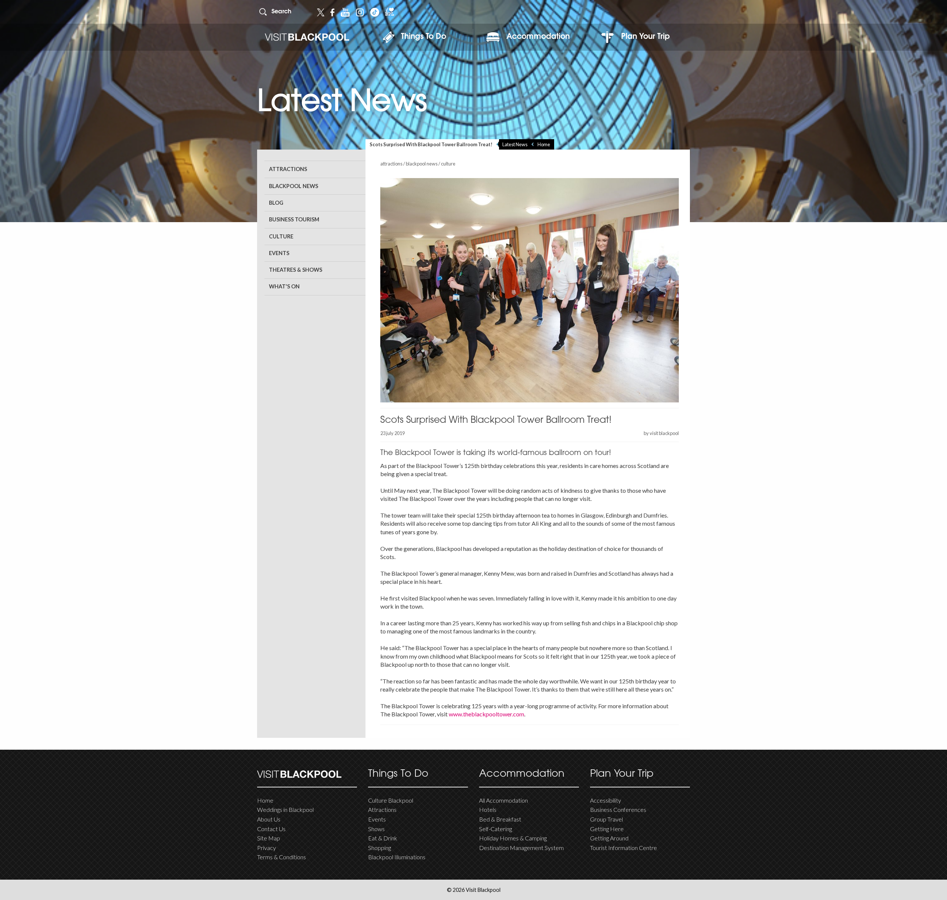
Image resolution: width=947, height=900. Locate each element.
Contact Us (271, 828)
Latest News (515, 144)
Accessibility (605, 800)
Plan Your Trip (645, 37)
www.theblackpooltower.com (486, 713)
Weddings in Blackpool (285, 809)
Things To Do (423, 37)
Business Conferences (618, 809)
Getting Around (609, 838)
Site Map (268, 838)
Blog (276, 203)
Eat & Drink (382, 838)
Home (543, 144)
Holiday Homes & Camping (513, 838)
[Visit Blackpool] (307, 37)
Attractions (288, 169)
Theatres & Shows (295, 270)
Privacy (266, 847)
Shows (376, 828)
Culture (281, 236)
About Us (268, 819)
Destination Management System (521, 847)
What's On (284, 286)
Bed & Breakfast (500, 819)
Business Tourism (294, 219)
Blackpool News (293, 186)
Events (279, 253)
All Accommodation (503, 800)
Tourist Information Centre (623, 847)
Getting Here (607, 828)
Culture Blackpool (390, 800)
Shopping (379, 847)
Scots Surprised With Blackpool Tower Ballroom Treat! (431, 144)
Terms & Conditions (281, 856)
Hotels (487, 809)
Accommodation (538, 37)
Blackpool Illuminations (396, 856)
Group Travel (606, 819)
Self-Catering (495, 828)
